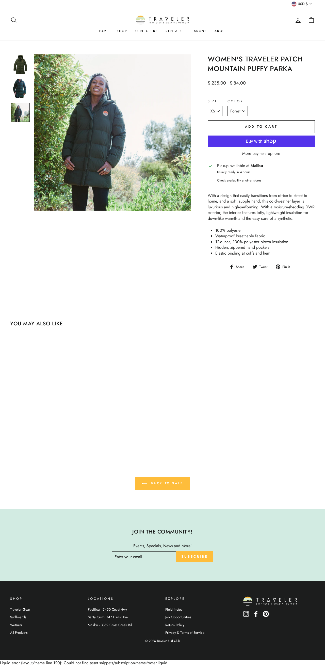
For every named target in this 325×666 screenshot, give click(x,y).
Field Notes (173, 609)
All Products (18, 632)
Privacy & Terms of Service (184, 632)
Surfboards (18, 617)
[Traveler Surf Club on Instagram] (246, 615)
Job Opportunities (178, 617)
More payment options (261, 153)
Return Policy (174, 624)
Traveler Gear (20, 609)
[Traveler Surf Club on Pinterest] (266, 615)
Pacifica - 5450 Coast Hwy (107, 609)
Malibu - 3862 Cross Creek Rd (110, 624)
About (221, 31)
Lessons (198, 31)
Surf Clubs (146, 31)
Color (235, 101)
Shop (122, 31)
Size (213, 101)
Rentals (174, 31)
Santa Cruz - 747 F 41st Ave (108, 617)
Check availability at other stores (239, 180)
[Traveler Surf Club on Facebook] (256, 615)
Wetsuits (16, 624)
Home (103, 31)
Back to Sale (166, 483)
